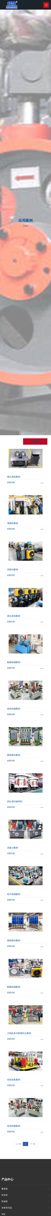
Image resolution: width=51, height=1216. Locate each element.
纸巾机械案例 (25, 876)
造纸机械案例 (25, 690)
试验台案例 (25, 829)
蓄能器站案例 (25, 736)
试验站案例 (25, 551)
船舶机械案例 (25, 644)
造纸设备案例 (25, 1061)
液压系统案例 (25, 458)
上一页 (18, 1144)
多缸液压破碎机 (25, 783)
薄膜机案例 (25, 505)
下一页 (32, 1144)
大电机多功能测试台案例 (26, 1015)
